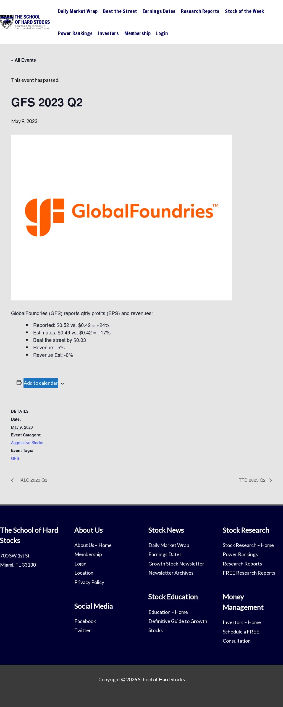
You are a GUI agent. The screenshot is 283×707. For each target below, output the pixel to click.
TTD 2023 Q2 (253, 480)
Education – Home (168, 612)
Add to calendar (41, 383)
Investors (108, 33)
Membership (137, 33)
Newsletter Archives (170, 573)
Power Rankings (75, 33)
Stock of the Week (244, 11)
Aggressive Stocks (27, 442)
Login (162, 33)
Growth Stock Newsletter (176, 564)
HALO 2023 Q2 (31, 480)
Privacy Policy (89, 582)
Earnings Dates (159, 11)
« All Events (23, 60)
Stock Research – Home (248, 545)
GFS (15, 458)
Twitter (82, 630)
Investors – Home (242, 622)
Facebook (85, 621)
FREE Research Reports (249, 573)
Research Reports (200, 11)
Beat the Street (120, 11)
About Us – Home (93, 545)
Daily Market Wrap (78, 11)
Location (83, 573)
